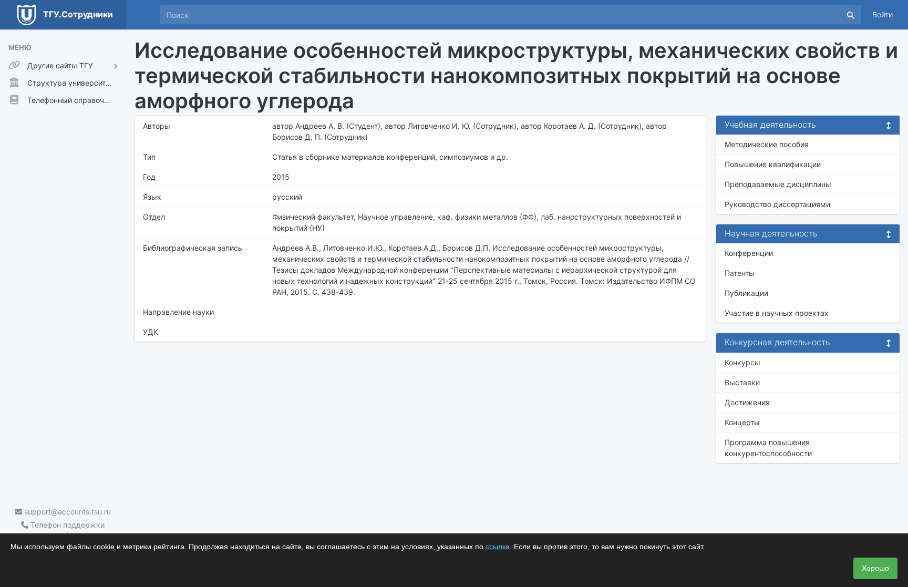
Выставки (742, 382)
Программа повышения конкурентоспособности (768, 448)
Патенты (740, 273)
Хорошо (875, 568)
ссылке (498, 546)
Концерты (742, 422)
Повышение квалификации (773, 164)
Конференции (749, 253)
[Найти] (851, 15)
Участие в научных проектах (777, 312)
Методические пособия (767, 144)
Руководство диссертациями (777, 204)
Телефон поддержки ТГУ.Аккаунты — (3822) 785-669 (63, 530)
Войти (882, 14)
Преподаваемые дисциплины (778, 184)
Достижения (747, 402)
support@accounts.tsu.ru (66, 511)
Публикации (746, 293)
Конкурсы (742, 362)
